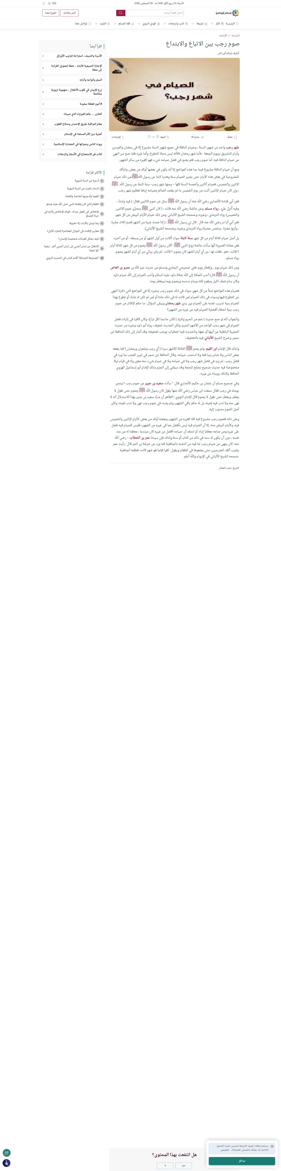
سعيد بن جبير (154, 383)
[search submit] (120, 13)
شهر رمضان (173, 303)
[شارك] (7, 1153)
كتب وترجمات (176, 23)
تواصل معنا (81, 23)
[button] (157, 137)
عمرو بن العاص (120, 268)
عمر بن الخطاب (140, 438)
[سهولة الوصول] (49, 3)
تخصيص (225, 1150)
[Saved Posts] (44, 3)
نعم (183, 1165)
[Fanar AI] (6, 1163)
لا (165, 1165)
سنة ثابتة (186, 238)
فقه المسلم (124, 23)
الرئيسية (230, 23)
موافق (242, 1161)
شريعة (199, 23)
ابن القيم (211, 349)
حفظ (230, 137)
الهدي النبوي (149, 23)
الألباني (209, 338)
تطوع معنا (50, 13)
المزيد (103, 23)
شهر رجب (232, 147)
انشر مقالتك (69, 13)
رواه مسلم (212, 209)
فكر (218, 23)
